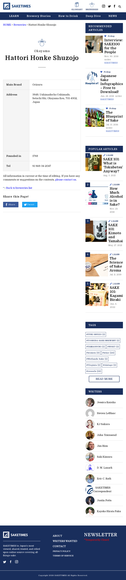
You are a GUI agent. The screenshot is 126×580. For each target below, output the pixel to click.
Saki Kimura (104, 457)
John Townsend (106, 435)
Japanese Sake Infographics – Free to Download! (111, 84)
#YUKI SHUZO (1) (95, 334)
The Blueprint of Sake (114, 116)
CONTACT (59, 546)
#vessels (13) (93, 371)
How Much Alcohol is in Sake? (116, 196)
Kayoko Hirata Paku (109, 511)
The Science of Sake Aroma (116, 264)
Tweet (30, 205)
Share (12, 205)
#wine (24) (108, 353)
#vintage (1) (109, 365)
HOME (7, 24)
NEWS (112, 16)
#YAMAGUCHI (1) (95, 347)
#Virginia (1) (93, 365)
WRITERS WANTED (65, 541)
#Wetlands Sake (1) (97, 359)
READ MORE (104, 378)
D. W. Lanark (104, 467)
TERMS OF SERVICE (63, 556)
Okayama (42, 51)
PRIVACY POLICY (61, 551)
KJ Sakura (103, 424)
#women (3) (93, 353)
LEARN (14, 16)
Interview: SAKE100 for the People (113, 46)
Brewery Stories (39, 16)
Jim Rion (102, 446)
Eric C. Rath (104, 478)
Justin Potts (104, 500)
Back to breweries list (19, 188)
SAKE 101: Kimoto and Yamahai (115, 233)
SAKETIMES (111, 63)
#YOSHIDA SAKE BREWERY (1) (102, 340)
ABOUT (57, 536)
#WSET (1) (113, 347)
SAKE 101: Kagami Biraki (116, 294)
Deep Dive (93, 16)
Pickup (111, 36)
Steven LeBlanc (106, 413)
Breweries (20, 24)
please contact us (65, 179)
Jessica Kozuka (106, 402)
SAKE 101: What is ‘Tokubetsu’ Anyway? (113, 165)
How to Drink (68, 16)
